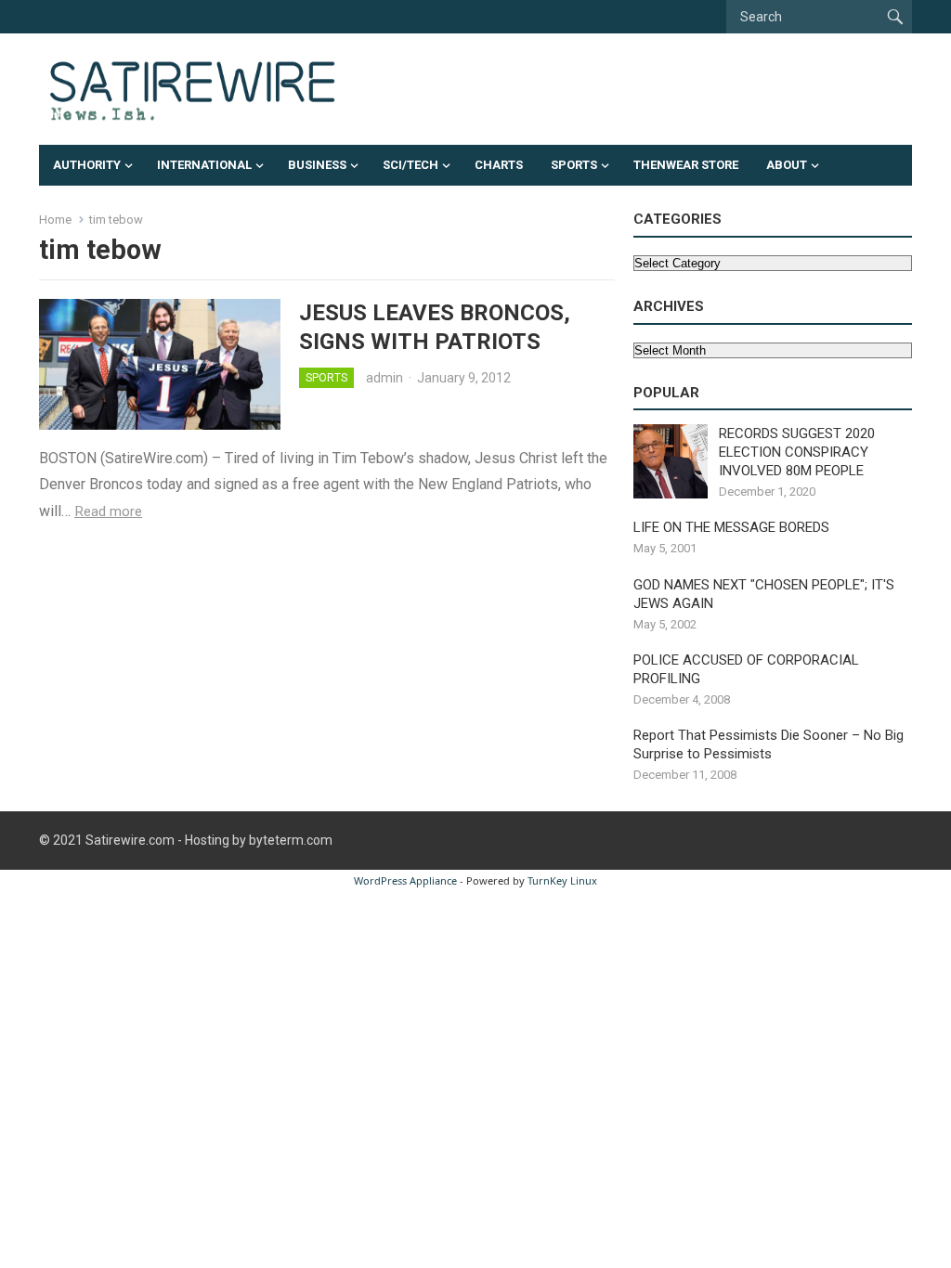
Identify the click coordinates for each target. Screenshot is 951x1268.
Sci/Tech (410, 165)
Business (317, 165)
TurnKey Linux (562, 880)
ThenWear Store (685, 165)
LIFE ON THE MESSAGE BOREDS (731, 527)
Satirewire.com (130, 840)
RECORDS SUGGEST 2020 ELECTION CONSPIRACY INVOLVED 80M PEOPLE (797, 452)
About (786, 165)
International (204, 165)
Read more (108, 511)
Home (55, 219)
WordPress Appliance (405, 880)
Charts (499, 165)
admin (384, 377)
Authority (87, 165)
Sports (574, 165)
